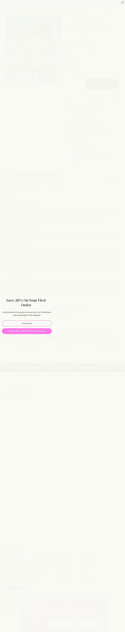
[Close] (122, 2)
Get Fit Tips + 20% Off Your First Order (27, 331)
